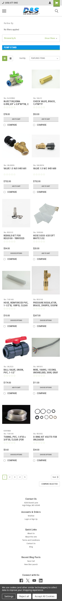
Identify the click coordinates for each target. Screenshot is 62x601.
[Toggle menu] (4, 11)
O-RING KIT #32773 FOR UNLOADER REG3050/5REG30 (45, 438)
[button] (31, 38)
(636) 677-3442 (11, 3)
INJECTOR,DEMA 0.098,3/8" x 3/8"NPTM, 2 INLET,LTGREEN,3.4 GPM (16, 103)
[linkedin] (41, 580)
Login (27, 519)
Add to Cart (16, 119)
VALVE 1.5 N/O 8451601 (15, 168)
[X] (28, 580)
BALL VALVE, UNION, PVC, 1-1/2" (14, 371)
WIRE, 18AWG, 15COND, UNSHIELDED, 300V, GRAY (45, 371)
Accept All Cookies (45, 596)
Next (55, 477)
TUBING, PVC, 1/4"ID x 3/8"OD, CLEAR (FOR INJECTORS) (15, 438)
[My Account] (50, 3)
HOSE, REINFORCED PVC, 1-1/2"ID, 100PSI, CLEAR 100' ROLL (16, 304)
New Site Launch (31, 564)
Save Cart (31, 561)
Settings (8, 596)
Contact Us (31, 543)
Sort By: (22, 58)
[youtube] (34, 580)
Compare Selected (49, 484)
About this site (31, 537)
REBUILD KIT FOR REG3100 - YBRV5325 (14, 237)
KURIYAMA (7, 431)
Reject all (24, 596)
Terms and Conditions (31, 540)
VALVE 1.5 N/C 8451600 (44, 168)
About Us (31, 533)
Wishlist (31, 516)
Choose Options (16, 253)
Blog (31, 547)
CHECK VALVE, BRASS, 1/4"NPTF (44, 103)
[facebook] (21, 580)
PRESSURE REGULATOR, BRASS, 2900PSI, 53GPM (45, 304)
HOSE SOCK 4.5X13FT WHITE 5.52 (44, 237)
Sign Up (34, 519)
